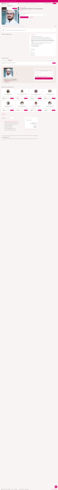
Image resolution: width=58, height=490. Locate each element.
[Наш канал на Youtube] (1, 489)
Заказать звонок (44, 78)
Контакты (32, 3)
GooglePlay (15, 1)
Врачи (21, 3)
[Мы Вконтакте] (3, 489)
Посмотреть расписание (24, 17)
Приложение (15, 489)
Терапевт (21, 10)
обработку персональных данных (43, 76)
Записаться (54, 3)
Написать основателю (21, 489)
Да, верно (15, 8)
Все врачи (3, 114)
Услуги (18, 3)
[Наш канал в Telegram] (4, 489)
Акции (24, 3)
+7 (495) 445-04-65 (8, 81)
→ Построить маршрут (28, 120)
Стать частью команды (7, 489)
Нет (9, 8)
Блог (29, 3)
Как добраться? (6, 137)
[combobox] (52, 60)
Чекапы (26, 3)
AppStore (13, 1)
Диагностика (10, 60)
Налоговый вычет (27, 489)
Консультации (4, 60)
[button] (43, 35)
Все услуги (31, 17)
